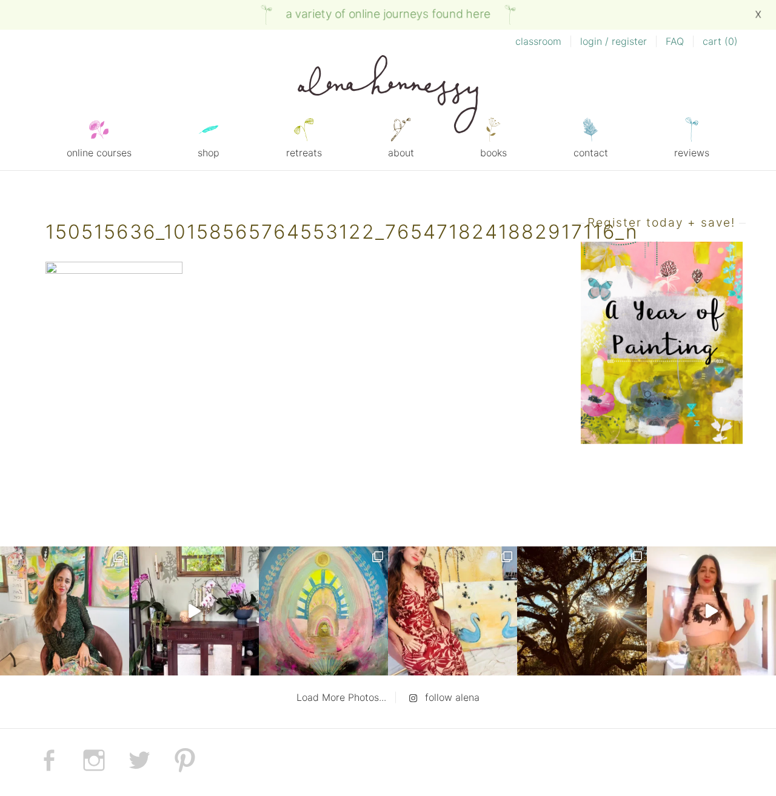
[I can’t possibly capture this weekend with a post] (193, 610)
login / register (613, 41)
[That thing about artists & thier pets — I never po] (64, 610)
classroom (538, 41)
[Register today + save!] (662, 440)
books (493, 153)
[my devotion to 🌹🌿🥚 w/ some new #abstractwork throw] (581, 610)
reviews (691, 153)
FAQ (675, 41)
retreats (304, 153)
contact (591, 153)
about (401, 153)
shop (208, 153)
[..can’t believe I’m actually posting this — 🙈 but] (711, 610)
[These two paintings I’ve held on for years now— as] (452, 610)
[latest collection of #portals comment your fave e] (323, 610)
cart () (720, 41)
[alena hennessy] (388, 96)
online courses (99, 153)
